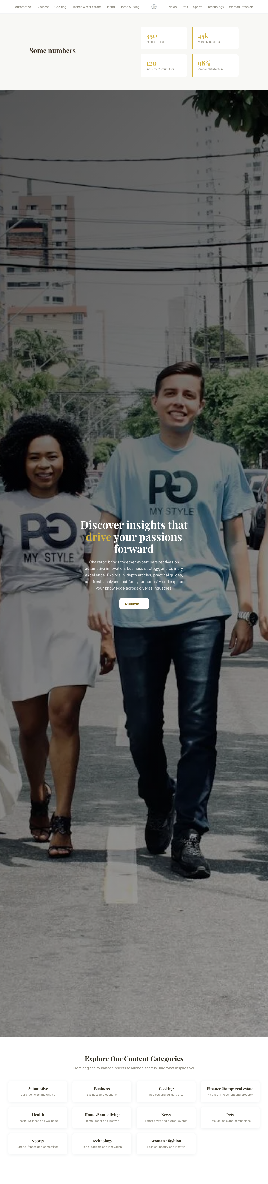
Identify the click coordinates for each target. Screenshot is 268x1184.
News (173, 6)
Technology (215, 6)
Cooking (60, 6)
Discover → (134, 604)
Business (43, 6)
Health (110, 6)
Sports (197, 6)
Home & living (129, 6)
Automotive (23, 6)
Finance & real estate (86, 6)
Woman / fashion (241, 6)
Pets (185, 6)
